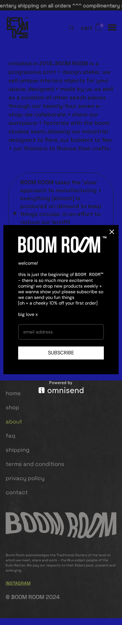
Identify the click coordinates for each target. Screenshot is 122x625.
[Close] (112, 232)
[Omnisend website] (61, 387)
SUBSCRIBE (61, 352)
